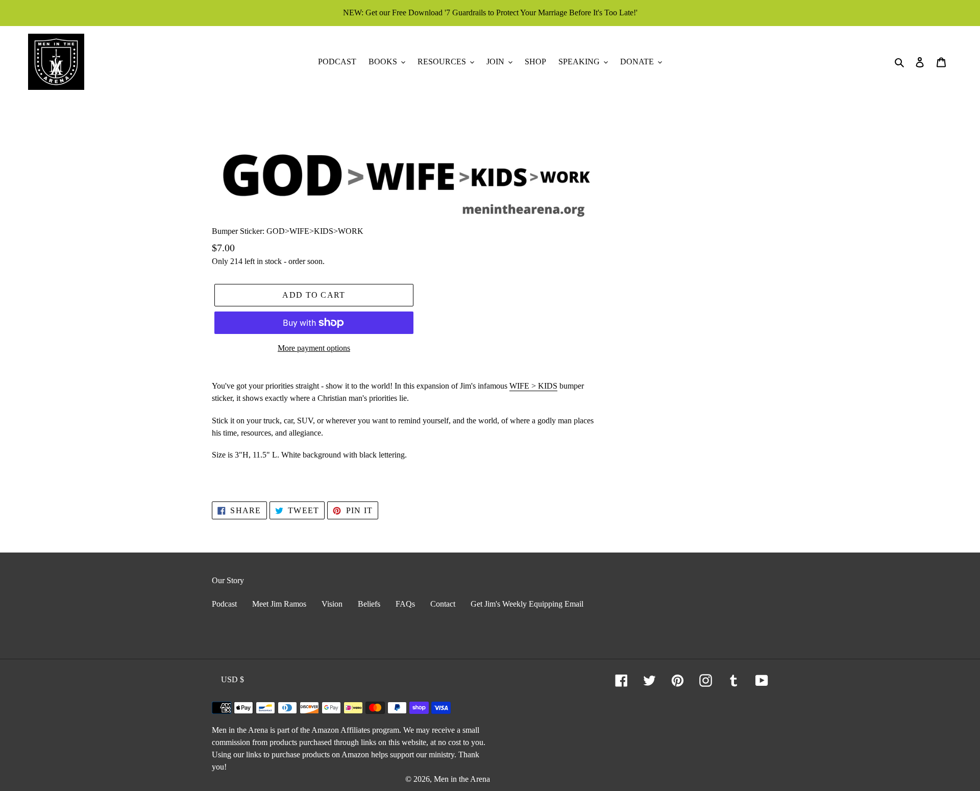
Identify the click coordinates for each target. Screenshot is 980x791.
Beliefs (369, 604)
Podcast (224, 604)
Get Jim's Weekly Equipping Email (527, 604)
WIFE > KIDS (533, 385)
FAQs (405, 604)
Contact (442, 604)
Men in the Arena (462, 779)
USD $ (232, 679)
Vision (332, 604)
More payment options (314, 348)
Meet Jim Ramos (279, 604)
